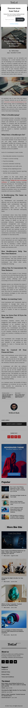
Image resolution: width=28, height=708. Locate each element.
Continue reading (14, 23)
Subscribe (20, 19)
